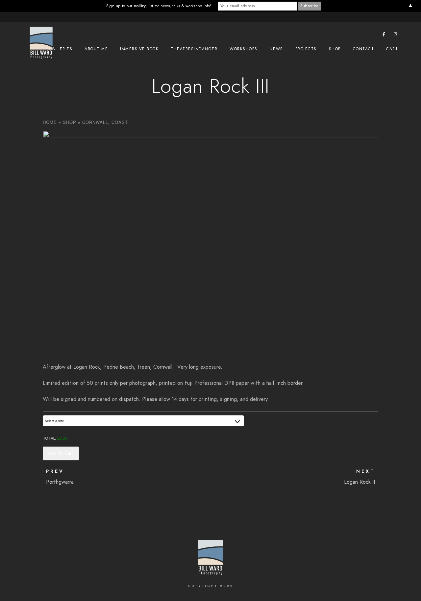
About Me (96, 49)
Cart (392, 49)
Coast (119, 122)
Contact (363, 49)
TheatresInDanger (194, 49)
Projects (306, 49)
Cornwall (95, 122)
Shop (335, 49)
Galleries (61, 49)
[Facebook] (384, 35)
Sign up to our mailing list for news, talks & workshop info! (158, 6)
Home (50, 122)
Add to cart (61, 453)
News (276, 49)
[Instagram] (395, 35)
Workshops (244, 49)
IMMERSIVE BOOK (139, 49)
